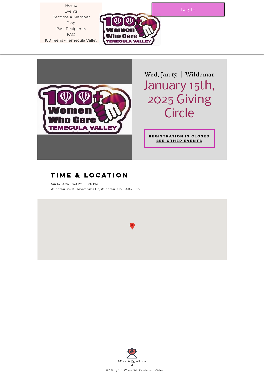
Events (71, 11)
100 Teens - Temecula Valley (71, 40)
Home (71, 5)
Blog (71, 23)
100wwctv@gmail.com (132, 361)
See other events (179, 141)
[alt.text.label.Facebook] (132, 366)
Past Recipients (71, 28)
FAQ (71, 34)
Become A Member (71, 17)
